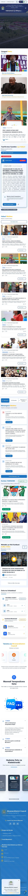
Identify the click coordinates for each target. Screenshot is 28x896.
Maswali (3, 1)
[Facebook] (10, 823)
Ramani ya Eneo (23, 890)
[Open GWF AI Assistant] (24, 892)
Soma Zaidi (5, 139)
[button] (14, 727)
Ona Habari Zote (14, 221)
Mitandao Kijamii (11, 1)
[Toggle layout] (19, 880)
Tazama (9, 422)
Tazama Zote (22, 598)
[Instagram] (14, 823)
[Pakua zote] (22, 605)
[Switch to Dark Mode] (17, 2)
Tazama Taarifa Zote (8, 152)
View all (25, 547)
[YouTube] (17, 823)
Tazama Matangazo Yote (14, 476)
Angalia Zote (21, 481)
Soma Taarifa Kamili (8, 204)
